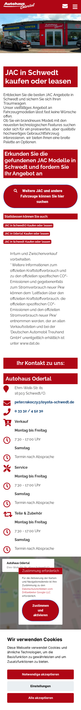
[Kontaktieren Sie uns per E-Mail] (65, 6)
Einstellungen (40, 686)
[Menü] (75, 7)
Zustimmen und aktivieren (40, 610)
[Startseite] (19, 5)
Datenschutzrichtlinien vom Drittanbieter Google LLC (37, 590)
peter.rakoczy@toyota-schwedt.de (44, 402)
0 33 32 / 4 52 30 (29, 411)
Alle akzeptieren (40, 698)
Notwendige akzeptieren (40, 674)
